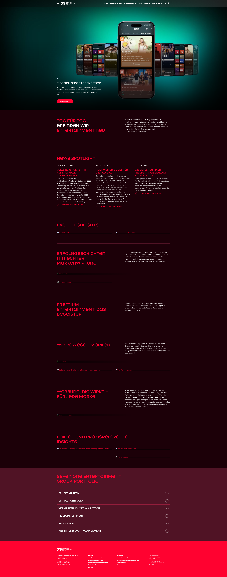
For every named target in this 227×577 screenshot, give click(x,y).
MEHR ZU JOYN (64, 101)
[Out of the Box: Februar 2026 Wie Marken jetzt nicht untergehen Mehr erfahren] (143, 449)
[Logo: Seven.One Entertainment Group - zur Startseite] (68, 3)
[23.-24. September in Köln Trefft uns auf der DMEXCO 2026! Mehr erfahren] (84, 233)
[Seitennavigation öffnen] (58, 3)
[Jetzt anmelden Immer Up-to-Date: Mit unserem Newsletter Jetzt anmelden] (143, 457)
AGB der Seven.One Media (95, 558)
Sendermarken (69, 493)
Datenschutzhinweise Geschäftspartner (128, 560)
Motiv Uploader (92, 565)
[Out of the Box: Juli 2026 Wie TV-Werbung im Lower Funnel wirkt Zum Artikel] (84, 449)
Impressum (120, 555)
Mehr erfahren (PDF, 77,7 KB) (112, 206)
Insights (147, 3)
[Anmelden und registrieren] (169, 3)
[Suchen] (162, 3)
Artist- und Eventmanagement (80, 530)
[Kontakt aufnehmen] (165, 3)
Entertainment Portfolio (113, 3)
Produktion (67, 523)
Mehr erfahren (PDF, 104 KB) (150, 193)
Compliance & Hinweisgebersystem (98, 562)
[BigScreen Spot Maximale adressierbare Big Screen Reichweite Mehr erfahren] (84, 370)
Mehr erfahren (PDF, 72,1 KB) (72, 205)
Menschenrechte (121, 562)
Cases (140, 3)
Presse (119, 565)
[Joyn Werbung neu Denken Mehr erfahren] (143, 370)
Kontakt (90, 555)
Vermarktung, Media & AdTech (79, 508)
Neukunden (156, 3)
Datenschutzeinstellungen (95, 560)
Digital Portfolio (71, 500)
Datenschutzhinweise (123, 558)
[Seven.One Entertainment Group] (66, 550)
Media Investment (71, 515)
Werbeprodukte (130, 3)
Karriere (90, 567)
